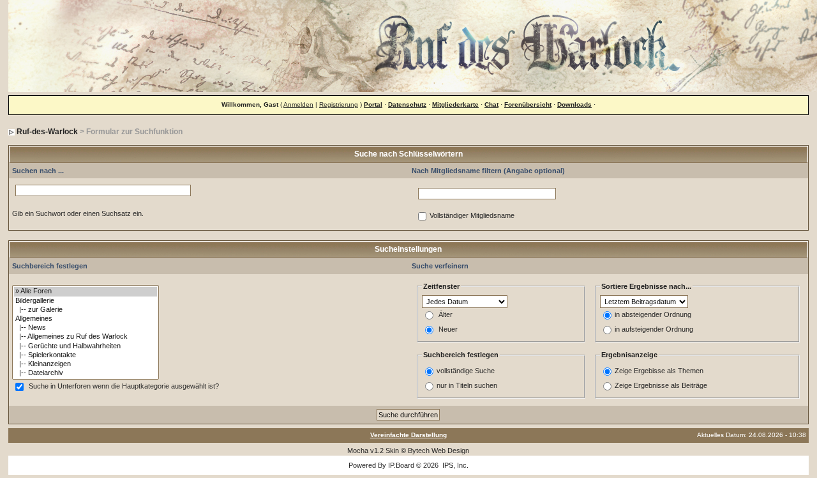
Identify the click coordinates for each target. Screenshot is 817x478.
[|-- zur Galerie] (85, 309)
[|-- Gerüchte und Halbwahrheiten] (85, 346)
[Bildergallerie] (85, 301)
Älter (445, 315)
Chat (491, 104)
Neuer (448, 330)
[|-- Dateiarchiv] (85, 373)
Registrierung (338, 104)
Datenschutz (407, 104)
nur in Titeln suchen (467, 385)
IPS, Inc (454, 465)
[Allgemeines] (85, 318)
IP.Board (401, 465)
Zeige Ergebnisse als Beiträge (661, 385)
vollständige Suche (466, 370)
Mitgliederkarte (455, 104)
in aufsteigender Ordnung (654, 330)
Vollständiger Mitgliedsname (472, 216)
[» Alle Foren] (85, 291)
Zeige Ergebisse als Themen (659, 370)
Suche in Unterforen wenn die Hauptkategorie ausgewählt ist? (124, 386)
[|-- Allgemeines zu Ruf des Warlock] (85, 336)
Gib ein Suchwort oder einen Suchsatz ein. (78, 213)
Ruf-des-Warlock (47, 131)
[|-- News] (85, 327)
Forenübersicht (527, 104)
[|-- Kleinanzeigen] (85, 364)
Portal (373, 104)
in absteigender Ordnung (653, 315)
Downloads (574, 104)
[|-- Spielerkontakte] (85, 355)
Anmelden (298, 104)
